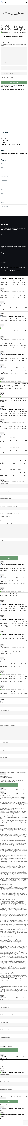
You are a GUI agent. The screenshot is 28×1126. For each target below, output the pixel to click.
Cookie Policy (4, 262)
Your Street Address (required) (6, 498)
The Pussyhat (13, 228)
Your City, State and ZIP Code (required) (8, 506)
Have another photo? (4, 776)
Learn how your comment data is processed (12, 86)
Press (10, 238)
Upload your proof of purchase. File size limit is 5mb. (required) (13, 1045)
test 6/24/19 (3, 138)
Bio (2, 238)
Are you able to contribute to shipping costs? (13, 515)
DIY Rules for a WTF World (7, 227)
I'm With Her (20, 153)
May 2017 (3, 198)
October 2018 (4, 180)
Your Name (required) (4, 483)
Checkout (10, 246)
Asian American (5, 153)
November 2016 (4, 206)
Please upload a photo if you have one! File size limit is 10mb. (13, 772)
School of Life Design (13, 267)
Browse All (15, 229)
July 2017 (3, 189)
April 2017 (3, 202)
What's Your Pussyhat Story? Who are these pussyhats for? (12, 523)
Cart (7, 246)
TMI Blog (14, 238)
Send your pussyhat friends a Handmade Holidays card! (10, 144)
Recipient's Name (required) (6, 1089)
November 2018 (4, 176)
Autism (10, 153)
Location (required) (4, 742)
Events (7, 238)
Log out (2, 247)
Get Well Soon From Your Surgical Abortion (12, 36)
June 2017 (3, 193)
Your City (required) (4, 1022)
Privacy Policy (10, 262)
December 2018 (4, 172)
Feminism (14, 153)
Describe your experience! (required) (7, 725)
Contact (4, 238)
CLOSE (2, 288)
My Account (14, 246)
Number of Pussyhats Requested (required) (9, 519)
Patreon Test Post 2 (4, 140)
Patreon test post (4, 136)
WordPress (18, 270)
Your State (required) (4, 1030)
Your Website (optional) (5, 718)
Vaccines (10, 155)
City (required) (3, 750)
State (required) (3, 757)
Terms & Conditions (21, 246)
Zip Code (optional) (4, 765)
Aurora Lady (4, 269)
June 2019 (3, 167)
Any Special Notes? (4, 540)
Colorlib (8, 270)
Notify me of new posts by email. (9, 77)
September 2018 (5, 185)
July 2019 (3, 163)
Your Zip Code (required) (5, 1037)
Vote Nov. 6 (18, 228)
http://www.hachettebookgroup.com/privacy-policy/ (11, 979)
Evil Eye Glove (16, 227)
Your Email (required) (4, 491)
